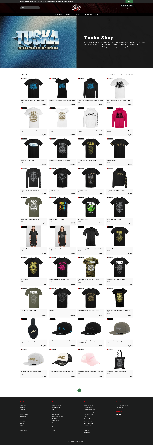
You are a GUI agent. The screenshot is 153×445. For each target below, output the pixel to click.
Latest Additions (56, 407)
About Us (86, 430)
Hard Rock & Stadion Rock (58, 433)
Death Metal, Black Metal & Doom (59, 426)
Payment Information (89, 409)
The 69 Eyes (23, 405)
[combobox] (30, 7)
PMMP (21, 425)
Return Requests (88, 414)
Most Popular (55, 414)
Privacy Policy (87, 425)
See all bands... (24, 430)
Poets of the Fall (24, 428)
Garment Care (88, 419)
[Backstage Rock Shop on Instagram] (117, 414)
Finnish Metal (55, 420)
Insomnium (23, 419)
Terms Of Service (88, 423)
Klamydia (22, 421)
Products (69, 14)
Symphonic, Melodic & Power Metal (59, 429)
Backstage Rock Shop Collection (57, 417)
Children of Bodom (25, 412)
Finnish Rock (55, 423)
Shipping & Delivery (89, 407)
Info (96, 14)
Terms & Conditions (89, 421)
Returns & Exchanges (89, 412)
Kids (53, 409)
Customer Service (89, 405)
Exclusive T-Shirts (56, 405)
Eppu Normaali (24, 414)
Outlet (78, 14)
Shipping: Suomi (128, 5)
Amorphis (22, 407)
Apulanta (22, 409)
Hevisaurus (23, 416)
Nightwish (22, 423)
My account (87, 432)
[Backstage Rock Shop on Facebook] (120, 414)
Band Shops (59, 14)
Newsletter (88, 14)
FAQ (85, 416)
